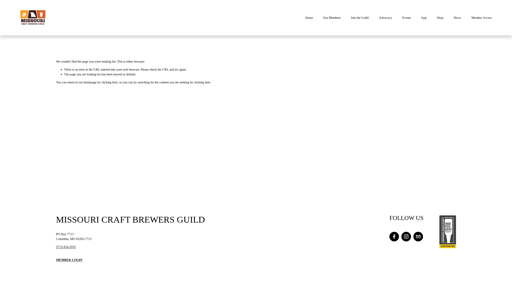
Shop (440, 17)
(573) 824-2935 (66, 247)
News (457, 17)
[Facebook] (394, 236)
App (424, 17)
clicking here (109, 82)
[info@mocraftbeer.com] (418, 236)
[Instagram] (406, 236)
